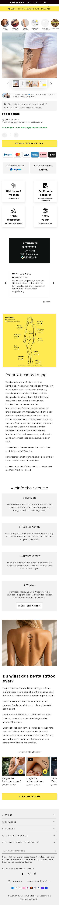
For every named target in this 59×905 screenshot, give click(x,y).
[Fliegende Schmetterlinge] (38, 766)
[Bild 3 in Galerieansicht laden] (29, 84)
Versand (14, 122)
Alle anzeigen (29, 796)
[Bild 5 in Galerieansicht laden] (43, 84)
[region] (29, 283)
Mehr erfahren (29, 605)
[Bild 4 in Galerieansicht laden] (36, 84)
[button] (5, 283)
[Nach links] (8, 84)
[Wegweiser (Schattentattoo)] (13, 766)
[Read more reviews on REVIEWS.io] (29, 258)
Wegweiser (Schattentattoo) (11, 780)
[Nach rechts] (51, 84)
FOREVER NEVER (22, 896)
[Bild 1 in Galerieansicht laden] (16, 84)
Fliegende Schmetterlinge (34, 780)
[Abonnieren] (55, 851)
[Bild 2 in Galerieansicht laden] (23, 84)
